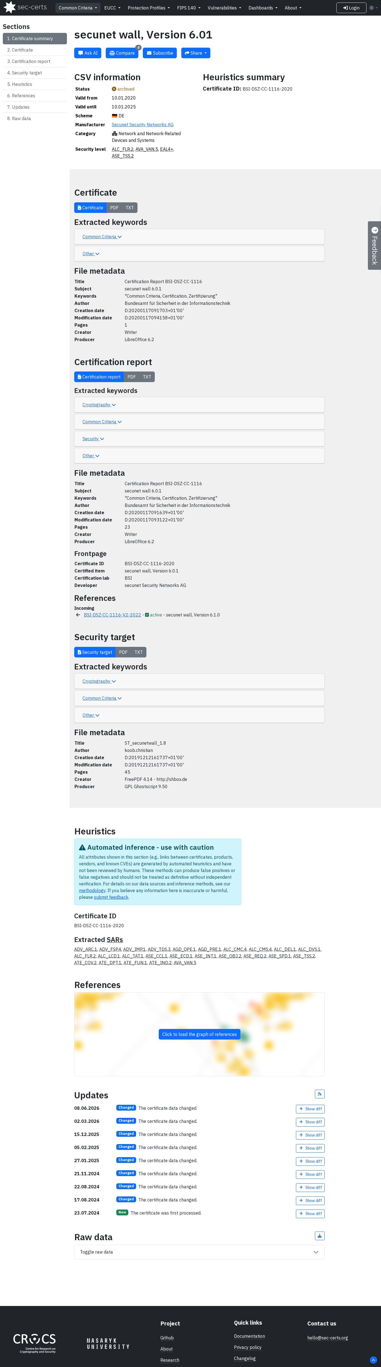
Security (91, 438)
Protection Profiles (147, 8)
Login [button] (354, 8)
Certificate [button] (92, 207)
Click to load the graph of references (199, 1034)
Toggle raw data (96, 1252)
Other (89, 253)
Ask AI (90, 53)
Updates (21, 107)
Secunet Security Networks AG (142, 124)
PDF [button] (114, 207)
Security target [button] (96, 652)
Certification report (31, 61)
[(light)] (373, 7)
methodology (92, 890)
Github (167, 1338)
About (291, 8)
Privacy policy (248, 1347)
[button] (320, 1094)
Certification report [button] (100, 377)
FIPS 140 (187, 8)
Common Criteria (76, 8)
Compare (127, 52)
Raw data (21, 118)
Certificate (22, 50)
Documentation (249, 1336)
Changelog (245, 1358)
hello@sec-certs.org (327, 1338)
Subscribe (162, 53)
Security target (27, 73)
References (23, 95)
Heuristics (22, 84)
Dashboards (261, 8)
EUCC (110, 8)
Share (196, 53)
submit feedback (111, 897)
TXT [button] (130, 207)
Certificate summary (32, 38)
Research (169, 1360)
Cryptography (97, 404)
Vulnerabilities (223, 8)
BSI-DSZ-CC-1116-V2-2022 (112, 615)
